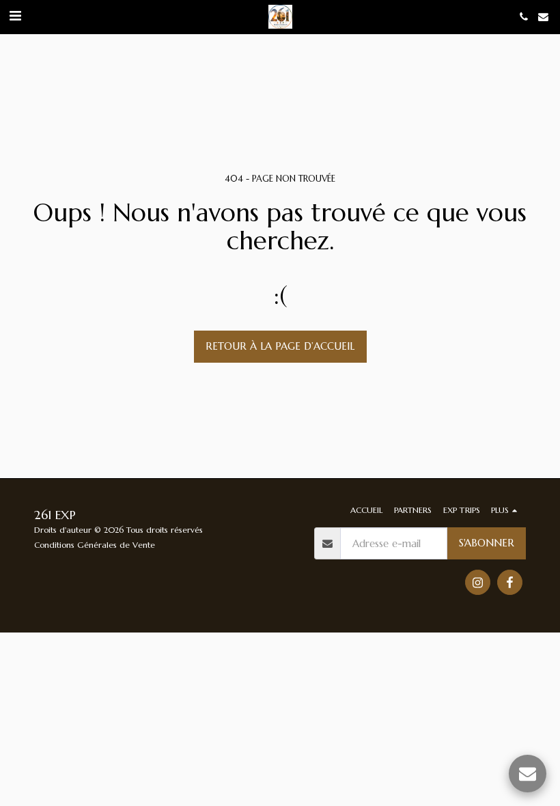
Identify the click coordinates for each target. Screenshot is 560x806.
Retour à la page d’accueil (280, 345)
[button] (15, 16)
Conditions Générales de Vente (94, 545)
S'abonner (486, 542)
